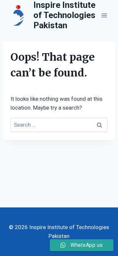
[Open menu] (104, 15)
